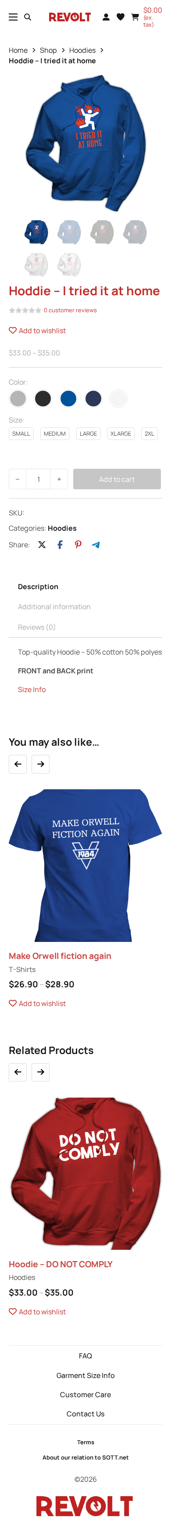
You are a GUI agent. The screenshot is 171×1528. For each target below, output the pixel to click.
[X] (42, 545)
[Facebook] (60, 545)
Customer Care (85, 1394)
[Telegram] (96, 545)
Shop (48, 50)
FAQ (85, 1356)
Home (18, 50)
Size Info (32, 689)
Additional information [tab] (54, 606)
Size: (17, 420)
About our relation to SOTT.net (86, 1457)
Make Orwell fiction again (60, 956)
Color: (18, 382)
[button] (121, 17)
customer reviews (70, 310)
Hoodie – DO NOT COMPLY (61, 1264)
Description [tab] (38, 586)
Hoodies (82, 50)
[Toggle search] (27, 17)
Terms (85, 1442)
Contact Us (86, 1414)
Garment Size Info (86, 1375)
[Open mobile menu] (13, 17)
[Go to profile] (106, 17)
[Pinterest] (78, 545)
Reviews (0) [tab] (37, 627)
